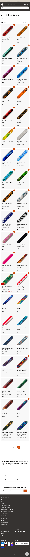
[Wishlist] (21, 4)
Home (2, 12)
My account (3, 515)
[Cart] (25, 4)
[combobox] (15, 8)
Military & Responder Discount (7, 509)
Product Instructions (5, 513)
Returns (2, 503)
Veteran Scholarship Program (7, 511)
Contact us (3, 499)
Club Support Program (5, 507)
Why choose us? (4, 522)
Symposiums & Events (5, 505)
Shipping (3, 501)
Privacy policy (4, 524)
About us (3, 520)
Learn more (20, 1)
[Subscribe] (25, 491)
